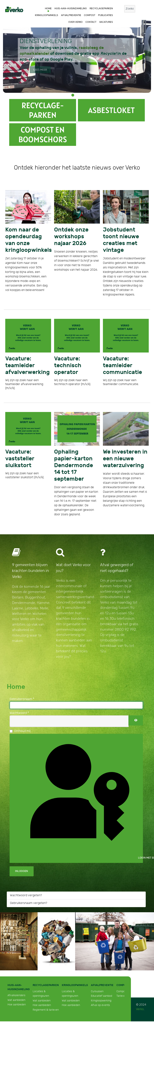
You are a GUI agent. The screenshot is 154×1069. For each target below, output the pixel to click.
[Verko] (14, 9)
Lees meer (40, 69)
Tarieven (121, 960)
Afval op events (100, 969)
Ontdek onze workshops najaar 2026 (71, 234)
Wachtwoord (19, 677)
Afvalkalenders (16, 959)
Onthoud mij (22, 695)
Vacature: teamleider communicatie (124, 349)
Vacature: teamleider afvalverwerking (26, 349)
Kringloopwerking (101, 964)
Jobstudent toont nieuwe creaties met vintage (123, 234)
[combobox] (129, 9)
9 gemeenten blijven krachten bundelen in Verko (30, 535)
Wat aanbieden (16, 964)
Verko (140, 973)
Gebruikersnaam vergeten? (28, 867)
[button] (72, 95)
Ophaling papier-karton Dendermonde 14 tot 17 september (75, 434)
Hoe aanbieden (17, 968)
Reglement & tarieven (46, 973)
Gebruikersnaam (22, 663)
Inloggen (21, 835)
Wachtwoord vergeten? (26, 859)
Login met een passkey (140, 822)
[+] (42, 110)
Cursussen (97, 955)
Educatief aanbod (101, 960)
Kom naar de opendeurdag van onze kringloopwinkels (27, 234)
